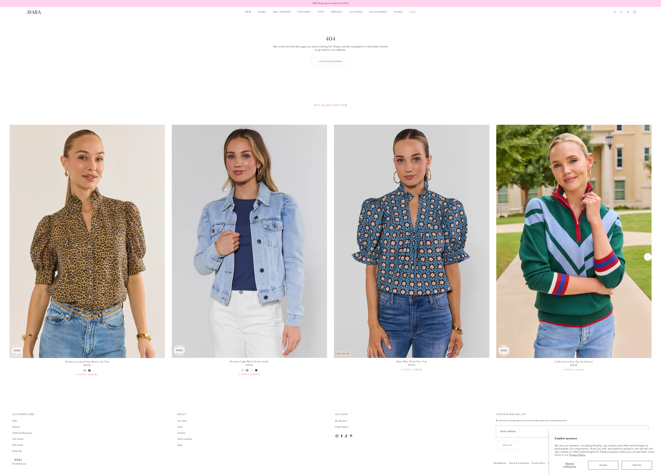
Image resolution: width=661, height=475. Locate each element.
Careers (181, 433)
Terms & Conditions (519, 463)
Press (180, 427)
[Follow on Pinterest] (351, 436)
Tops (321, 12)
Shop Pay (17, 451)
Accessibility (500, 463)
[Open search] (615, 12)
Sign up (507, 445)
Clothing (356, 12)
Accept (603, 465)
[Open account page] (627, 12)
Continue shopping (330, 61)
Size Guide (17, 439)
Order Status (341, 427)
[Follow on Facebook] (341, 436)
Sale (413, 12)
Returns (16, 427)
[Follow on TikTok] (346, 436)
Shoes (398, 12)
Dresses (336, 12)
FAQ (14, 421)
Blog (179, 445)
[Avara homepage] (17, 460)
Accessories (378, 12)
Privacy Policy (577, 455)
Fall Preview (282, 12)
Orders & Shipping (22, 433)
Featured (304, 12)
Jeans (262, 12)
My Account (341, 421)
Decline (637, 465)
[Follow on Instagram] (337, 436)
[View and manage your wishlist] (621, 12)
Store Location (184, 439)
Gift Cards (17, 445)
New (248, 12)
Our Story (182, 421)
